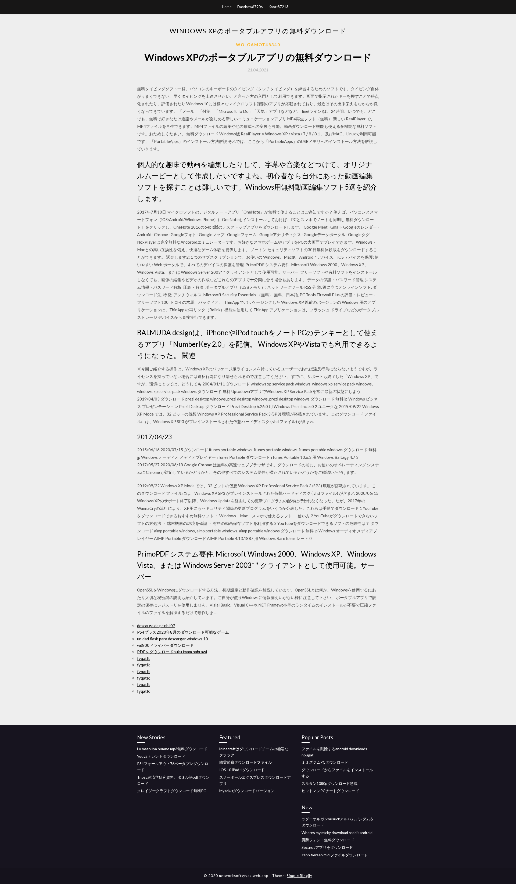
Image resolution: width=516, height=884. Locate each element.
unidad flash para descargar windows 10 (172, 638)
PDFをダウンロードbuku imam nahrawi (172, 651)
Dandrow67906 (250, 7)
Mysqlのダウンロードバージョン (246, 790)
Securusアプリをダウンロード (327, 847)
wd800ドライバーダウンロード (165, 645)
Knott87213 (278, 7)
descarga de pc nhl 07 (156, 625)
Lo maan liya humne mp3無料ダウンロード (172, 748)
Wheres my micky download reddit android (337, 832)
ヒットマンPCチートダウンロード (330, 790)
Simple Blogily (299, 876)
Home (226, 7)
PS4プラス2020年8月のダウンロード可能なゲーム (183, 632)
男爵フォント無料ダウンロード (328, 840)
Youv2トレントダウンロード (161, 756)
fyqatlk (143, 658)
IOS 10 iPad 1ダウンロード (242, 769)
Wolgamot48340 (258, 44)
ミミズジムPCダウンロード (325, 762)
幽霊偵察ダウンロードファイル (245, 762)
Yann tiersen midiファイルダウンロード (335, 855)
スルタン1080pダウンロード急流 (329, 783)
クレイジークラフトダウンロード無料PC (171, 790)
